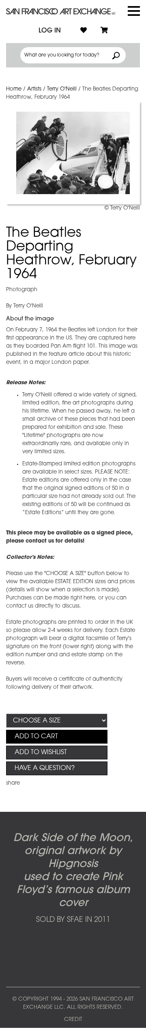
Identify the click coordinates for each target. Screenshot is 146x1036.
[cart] (104, 31)
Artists (34, 89)
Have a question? (45, 768)
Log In (50, 31)
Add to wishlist (41, 752)
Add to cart (36, 736)
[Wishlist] (83, 31)
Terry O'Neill (62, 89)
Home (13, 89)
